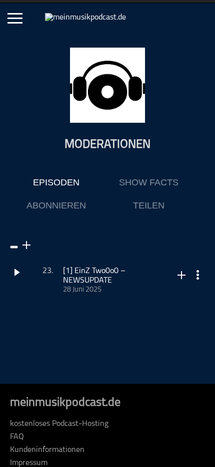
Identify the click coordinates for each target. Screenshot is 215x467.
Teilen (148, 205)
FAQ (17, 437)
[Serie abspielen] (14, 247)
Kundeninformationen (47, 450)
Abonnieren (56, 205)
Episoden (56, 182)
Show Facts (148, 182)
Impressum (29, 463)
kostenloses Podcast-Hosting (59, 424)
